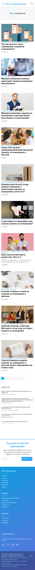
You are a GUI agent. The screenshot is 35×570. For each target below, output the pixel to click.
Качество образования (9, 111)
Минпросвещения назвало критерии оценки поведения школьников (17, 80)
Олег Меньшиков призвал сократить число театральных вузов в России (17, 414)
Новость (13, 77)
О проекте (5, 518)
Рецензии (5, 485)
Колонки (4, 478)
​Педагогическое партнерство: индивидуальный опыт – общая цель (16, 391)
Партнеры (5, 522)
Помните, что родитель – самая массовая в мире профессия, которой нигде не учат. (16, 261)
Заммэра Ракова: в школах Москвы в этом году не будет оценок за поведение (17, 328)
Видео (4, 487)
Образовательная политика (11, 42)
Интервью (4, 253)
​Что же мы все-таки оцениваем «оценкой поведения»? (12, 46)
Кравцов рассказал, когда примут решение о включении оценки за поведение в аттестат (15, 188)
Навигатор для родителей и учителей (14, 251)
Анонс (10, 403)
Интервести (5, 505)
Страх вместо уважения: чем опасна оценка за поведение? (17, 222)
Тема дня (25, 42)
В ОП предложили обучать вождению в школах (14, 421)
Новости (4, 476)
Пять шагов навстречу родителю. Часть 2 (13, 255)
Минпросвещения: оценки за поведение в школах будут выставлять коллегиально (16, 115)
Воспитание (12, 394)
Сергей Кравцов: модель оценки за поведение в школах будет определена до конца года (17, 364)
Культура (10, 417)
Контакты (5, 520)
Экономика (5, 500)
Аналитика (5, 480)
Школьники (5, 77)
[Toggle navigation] (32, 3)
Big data (4, 507)
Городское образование (9, 324)
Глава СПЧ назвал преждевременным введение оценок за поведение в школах (17, 151)
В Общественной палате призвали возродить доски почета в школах (15, 407)
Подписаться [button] (27, 458)
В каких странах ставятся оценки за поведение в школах (15, 293)
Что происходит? (13, 410)
